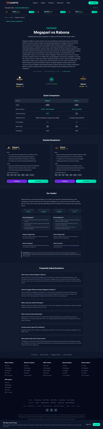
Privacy (73, 406)
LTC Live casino (66, 375)
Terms (78, 406)
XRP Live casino (8, 392)
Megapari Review (56, 354)
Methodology (31, 406)
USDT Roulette (46, 370)
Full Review (17, 181)
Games (43, 3)
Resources (60, 3)
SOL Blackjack (84, 368)
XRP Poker (7, 389)
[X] (47, 410)
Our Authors (39, 406)
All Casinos (34, 354)
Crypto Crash (62, 400)
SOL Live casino (85, 375)
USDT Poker (46, 373)
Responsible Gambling (59, 406)
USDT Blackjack (47, 368)
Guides (37, 402)
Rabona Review (67, 354)
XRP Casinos (8, 379)
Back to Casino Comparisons (14, 21)
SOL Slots (83, 365)
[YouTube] (51, 410)
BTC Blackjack (8, 368)
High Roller (53, 402)
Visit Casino (38, 181)
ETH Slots (26, 365)
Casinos (35, 3)
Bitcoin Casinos (44, 354)
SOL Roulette (84, 370)
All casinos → (95, 7)
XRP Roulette (8, 387)
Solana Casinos (85, 362)
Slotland (14, 11)
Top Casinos (93, 2)
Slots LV (77, 11)
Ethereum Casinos (29, 362)
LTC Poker (64, 373)
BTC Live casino (8, 375)
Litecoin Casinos (67, 362)
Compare (11, 17)
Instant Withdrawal (70, 402)
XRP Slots (7, 382)
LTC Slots (64, 365)
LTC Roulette (65, 370)
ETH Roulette (27, 370)
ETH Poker (26, 373)
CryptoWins (47, 11)
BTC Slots (7, 365)
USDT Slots (45, 365)
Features (51, 3)
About (68, 3)
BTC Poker (7, 373)
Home (6, 17)
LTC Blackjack (65, 368)
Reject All (88, 424)
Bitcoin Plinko (54, 400)
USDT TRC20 (46, 400)
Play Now (31, 12)
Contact (68, 406)
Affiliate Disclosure (47, 406)
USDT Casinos (47, 362)
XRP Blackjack (8, 385)
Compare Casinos (45, 402)
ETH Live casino (27, 375)
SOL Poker (83, 373)
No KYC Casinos (70, 400)
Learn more (6, 426)
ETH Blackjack (27, 368)
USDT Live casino (47, 375)
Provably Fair (61, 402)
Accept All (96, 424)
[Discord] (55, 410)
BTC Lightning (37, 400)
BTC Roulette (8, 370)
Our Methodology (66, 71)
